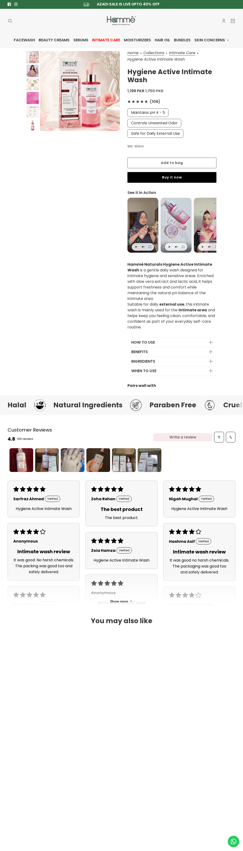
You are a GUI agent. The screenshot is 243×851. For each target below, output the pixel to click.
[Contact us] (233, 841)
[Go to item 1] (21, 460)
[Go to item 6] (149, 460)
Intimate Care (182, 53)
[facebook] (9, 4)
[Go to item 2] (47, 460)
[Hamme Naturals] (121, 21)
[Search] (10, 21)
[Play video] (136, 247)
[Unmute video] (143, 247)
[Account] (223, 21)
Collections (153, 53)
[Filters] (219, 437)
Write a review (182, 437)
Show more (119, 601)
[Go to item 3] (72, 460)
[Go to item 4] (98, 460)
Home (133, 53)
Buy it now (172, 177)
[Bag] (232, 21)
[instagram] (16, 4)
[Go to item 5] (124, 460)
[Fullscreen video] (150, 247)
